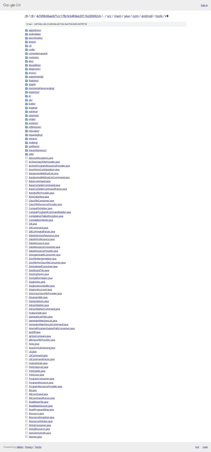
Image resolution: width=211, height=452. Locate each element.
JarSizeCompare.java (40, 336)
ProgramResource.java (41, 382)
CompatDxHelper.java (40, 208)
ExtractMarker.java (39, 305)
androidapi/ (35, 34)
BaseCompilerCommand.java (44, 185)
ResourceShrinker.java (40, 421)
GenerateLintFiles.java (40, 316)
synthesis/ (34, 146)
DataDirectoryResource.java (44, 235)
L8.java (32, 351)
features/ (34, 80)
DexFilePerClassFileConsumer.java (47, 262)
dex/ (31, 61)
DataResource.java (39, 243)
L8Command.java (38, 355)
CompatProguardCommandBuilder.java (50, 212)
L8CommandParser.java (42, 359)
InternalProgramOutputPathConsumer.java (52, 328)
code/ (32, 49)
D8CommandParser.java (42, 231)
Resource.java (36, 413)
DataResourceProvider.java (43, 250)
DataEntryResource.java (42, 239)
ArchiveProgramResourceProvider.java (49, 165)
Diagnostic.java (37, 281)
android (146, 16)
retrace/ (33, 138)
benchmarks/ (36, 37)
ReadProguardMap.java (41, 409)
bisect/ (32, 41)
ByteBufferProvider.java (41, 192)
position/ (33, 123)
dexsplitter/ (35, 65)
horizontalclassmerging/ (41, 88)
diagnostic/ (35, 68)
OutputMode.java (38, 363)
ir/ (30, 96)
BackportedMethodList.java (43, 173)
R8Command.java (38, 394)
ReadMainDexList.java (41, 405)
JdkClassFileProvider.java (42, 339)
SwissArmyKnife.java (40, 432)
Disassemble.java (38, 297)
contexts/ (34, 57)
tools (159, 16)
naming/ (33, 111)
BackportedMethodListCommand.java (49, 177)
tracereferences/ (37, 150)
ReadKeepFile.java (38, 401)
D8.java (33, 223)
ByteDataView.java (39, 196)
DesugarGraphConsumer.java (44, 254)
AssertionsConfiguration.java (44, 169)
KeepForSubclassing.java (42, 347)
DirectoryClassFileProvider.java (45, 293)
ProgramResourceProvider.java (45, 386)
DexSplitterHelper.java (40, 278)
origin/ (32, 119)
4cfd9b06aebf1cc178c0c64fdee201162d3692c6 (68, 16)
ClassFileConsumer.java (41, 200)
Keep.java (34, 343)
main (117, 16)
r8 (26, 16)
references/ (35, 126)
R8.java (33, 390)
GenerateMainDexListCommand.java (48, 324)
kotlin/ (32, 103)
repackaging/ (36, 134)
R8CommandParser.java (42, 398)
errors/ (32, 72)
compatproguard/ (38, 53)
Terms (38, 447)
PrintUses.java (36, 374)
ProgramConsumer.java (41, 378)
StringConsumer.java (40, 425)
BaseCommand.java (39, 181)
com (136, 16)
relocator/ (34, 130)
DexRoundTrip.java (39, 270)
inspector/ (34, 92)
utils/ (31, 154)
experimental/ (36, 76)
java (127, 16)
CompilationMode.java (41, 219)
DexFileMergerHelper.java (42, 258)
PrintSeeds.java (37, 370)
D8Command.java (38, 227)
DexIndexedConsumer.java (43, 266)
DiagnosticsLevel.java (40, 289)
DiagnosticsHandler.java (42, 285)
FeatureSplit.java (37, 312)
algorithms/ (35, 30)
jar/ (30, 99)
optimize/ (34, 115)
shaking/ (33, 142)
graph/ (32, 84)
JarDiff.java (34, 332)
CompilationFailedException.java (46, 216)
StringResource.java (39, 428)
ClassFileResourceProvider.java (45, 204)
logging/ (33, 107)
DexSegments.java (39, 274)
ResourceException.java (41, 417)
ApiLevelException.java (41, 157)
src (109, 16)
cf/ (30, 45)
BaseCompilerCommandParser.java (48, 188)
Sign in (204, 5)
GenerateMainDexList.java (43, 320)
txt (197, 446)
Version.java (35, 436)
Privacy (29, 447)
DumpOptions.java (39, 301)
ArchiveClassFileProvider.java (44, 161)
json (205, 446)
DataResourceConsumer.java (44, 246)
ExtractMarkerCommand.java (44, 308)
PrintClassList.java (38, 366)
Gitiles (20, 447)
